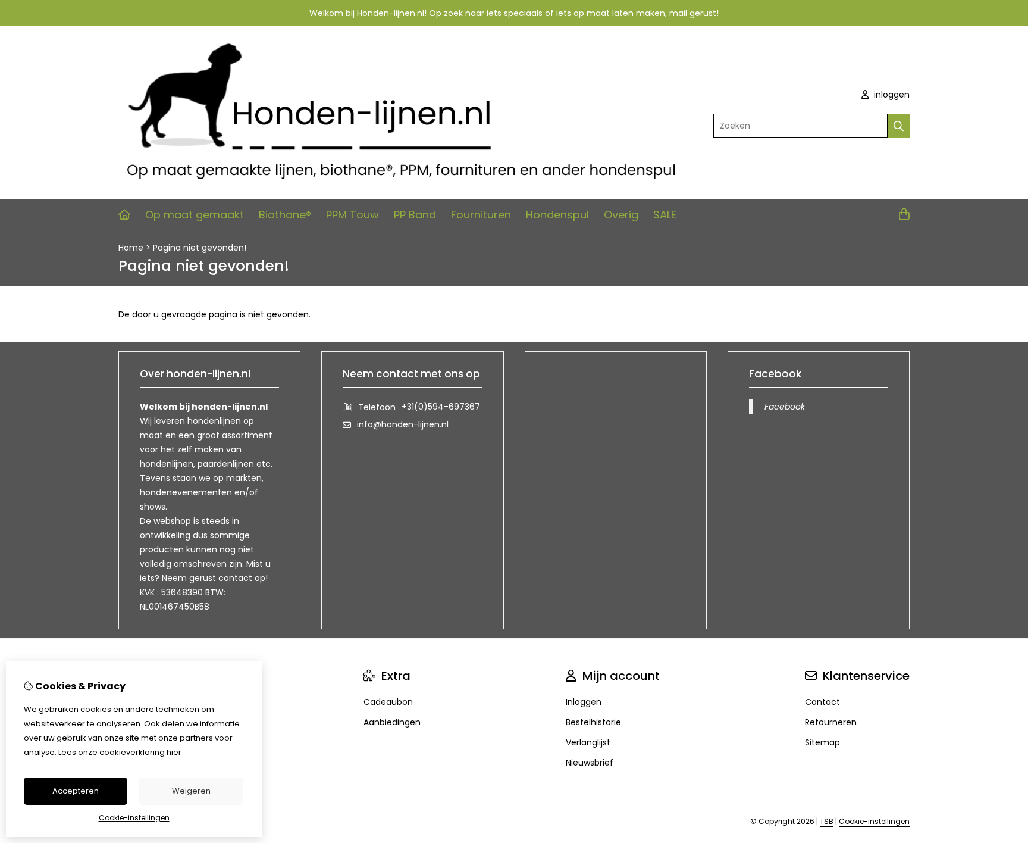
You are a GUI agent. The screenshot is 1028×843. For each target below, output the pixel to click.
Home (130, 248)
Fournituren (481, 214)
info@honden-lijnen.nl (403, 424)
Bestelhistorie (593, 722)
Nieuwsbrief (589, 763)
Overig (621, 214)
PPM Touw (352, 214)
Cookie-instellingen (874, 821)
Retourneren (831, 722)
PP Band (415, 214)
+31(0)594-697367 (441, 407)
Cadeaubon (388, 702)
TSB (826, 821)
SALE (664, 214)
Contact (822, 702)
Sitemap (822, 742)
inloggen (891, 95)
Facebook (784, 407)
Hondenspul (557, 214)
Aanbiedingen (392, 722)
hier (174, 752)
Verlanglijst (588, 742)
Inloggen (583, 702)
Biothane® (285, 214)
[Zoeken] (899, 126)
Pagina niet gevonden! (199, 248)
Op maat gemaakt (194, 214)
